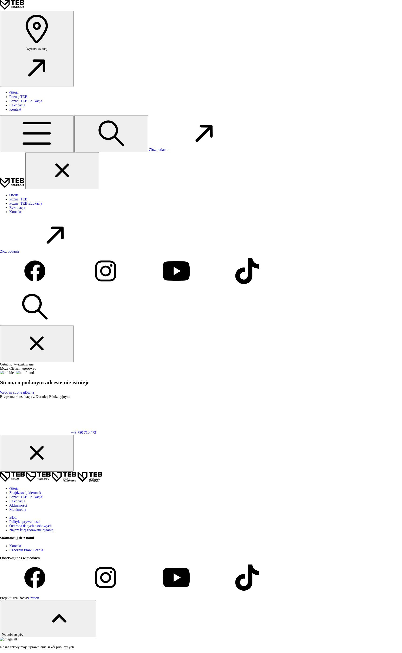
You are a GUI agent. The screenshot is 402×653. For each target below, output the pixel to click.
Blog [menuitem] (13, 517)
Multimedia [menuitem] (17, 509)
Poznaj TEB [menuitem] (18, 97)
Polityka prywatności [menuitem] (24, 522)
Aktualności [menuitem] (18, 505)
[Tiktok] (247, 287)
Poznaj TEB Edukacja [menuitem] (25, 101)
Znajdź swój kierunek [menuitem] (25, 493)
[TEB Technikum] (39, 481)
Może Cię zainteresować (18, 368)
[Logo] (12, 8)
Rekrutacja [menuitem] (17, 105)
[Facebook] (35, 287)
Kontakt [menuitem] (15, 109)
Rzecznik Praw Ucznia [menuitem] (26, 550)
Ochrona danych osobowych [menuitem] (30, 526)
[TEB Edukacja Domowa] (89, 481)
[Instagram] (106, 287)
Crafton (33, 598)
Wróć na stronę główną (17, 392)
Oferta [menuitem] (14, 93)
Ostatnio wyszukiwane (17, 364)
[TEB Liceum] (13, 481)
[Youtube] (176, 287)
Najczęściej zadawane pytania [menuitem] (31, 530)
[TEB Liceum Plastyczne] (64, 481)
